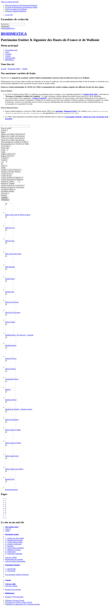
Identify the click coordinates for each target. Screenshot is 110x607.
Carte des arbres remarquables (15, 561)
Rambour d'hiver (11, 400)
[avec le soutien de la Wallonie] (16, 9)
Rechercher (5, 24)
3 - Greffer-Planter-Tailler (13, 542)
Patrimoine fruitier (14, 69)
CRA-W (8, 529)
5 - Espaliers (9, 546)
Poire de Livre (10, 228)
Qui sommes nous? (12, 527)
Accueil (3, 69)
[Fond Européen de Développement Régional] (21, 5)
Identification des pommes (14, 559)
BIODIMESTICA (14, 33)
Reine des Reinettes (11, 419)
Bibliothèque (9, 60)
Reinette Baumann (11, 489)
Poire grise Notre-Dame (13, 254)
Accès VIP (9, 15)
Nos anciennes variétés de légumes (17, 574)
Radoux (8, 389)
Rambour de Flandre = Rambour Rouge (18, 409)
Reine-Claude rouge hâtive (14, 469)
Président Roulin (10, 345)
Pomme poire (9, 292)
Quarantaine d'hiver (11, 379)
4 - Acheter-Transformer (13, 544)
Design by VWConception (14, 597)
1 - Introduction (10, 569)
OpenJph (36, 604)
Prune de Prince (10, 369)
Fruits (7, 52)
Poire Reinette (10, 267)
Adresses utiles (10, 58)
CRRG (7, 531)
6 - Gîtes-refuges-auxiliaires (14, 548)
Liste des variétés (11, 557)
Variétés (24, 69)
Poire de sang (9, 241)
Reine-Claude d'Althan (13, 430)
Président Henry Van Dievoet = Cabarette (19, 335)
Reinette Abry (10, 479)
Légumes (8, 54)
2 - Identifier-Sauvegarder (14, 540)
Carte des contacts (11, 586)
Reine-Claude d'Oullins (13, 443)
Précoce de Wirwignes (12, 312)
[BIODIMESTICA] (8, 28)
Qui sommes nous (11, 50)
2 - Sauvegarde (10, 571)
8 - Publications (10, 552)
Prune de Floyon (10, 358)
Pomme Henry (10, 279)
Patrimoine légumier (12, 565)
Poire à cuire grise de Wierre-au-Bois (17, 215)
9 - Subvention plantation (13, 554)
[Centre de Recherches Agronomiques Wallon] (21, 7)
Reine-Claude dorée (12, 456)
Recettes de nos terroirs (13, 589)
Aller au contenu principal (9, 2)
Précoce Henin (10, 322)
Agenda (8, 56)
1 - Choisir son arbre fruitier (14, 538)
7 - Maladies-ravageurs (13, 550)
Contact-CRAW (26, 602)
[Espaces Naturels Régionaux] (15, 11)
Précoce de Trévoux (12, 302)
